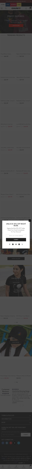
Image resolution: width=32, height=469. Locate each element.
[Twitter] (22, 244)
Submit (16, 239)
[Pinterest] (16, 244)
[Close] (30, 220)
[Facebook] (9, 244)
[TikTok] (19, 244)
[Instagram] (12, 244)
